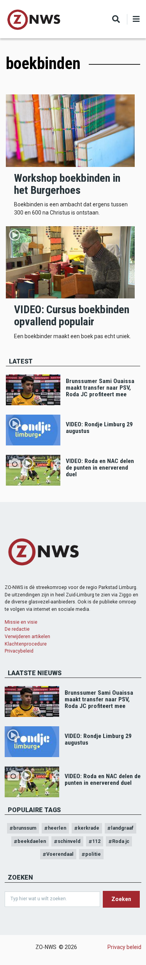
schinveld (69, 841)
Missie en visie (21, 622)
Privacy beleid (124, 947)
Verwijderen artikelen (27, 636)
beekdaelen (32, 841)
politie (93, 854)
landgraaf (122, 828)
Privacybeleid (19, 651)
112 (96, 841)
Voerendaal (60, 854)
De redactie (17, 629)
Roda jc (120, 841)
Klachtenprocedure (26, 644)
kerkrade (88, 828)
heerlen (57, 828)
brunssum (24, 828)
